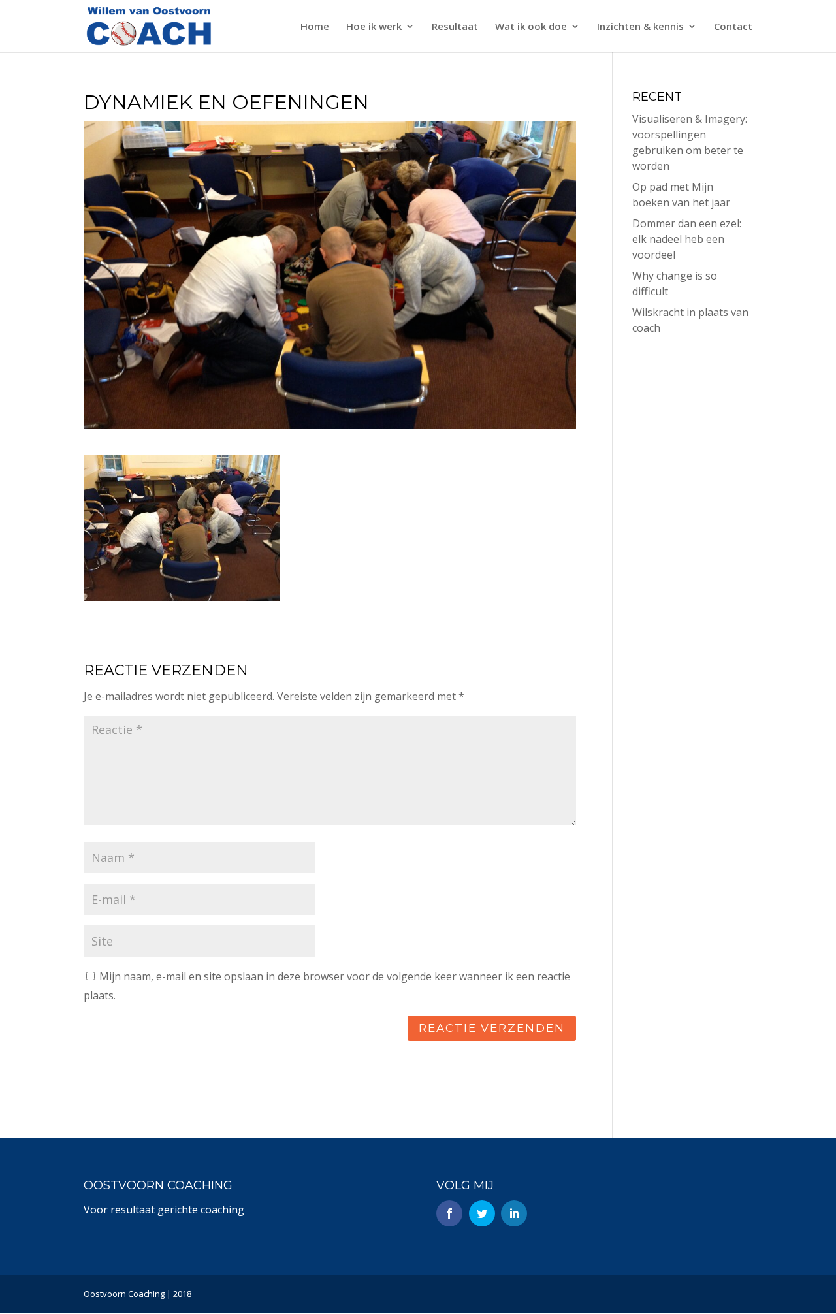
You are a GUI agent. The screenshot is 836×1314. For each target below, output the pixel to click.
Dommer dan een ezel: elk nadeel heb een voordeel (686, 239)
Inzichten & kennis (640, 27)
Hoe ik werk (374, 27)
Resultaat (455, 27)
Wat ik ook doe (531, 27)
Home (314, 27)
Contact (733, 27)
